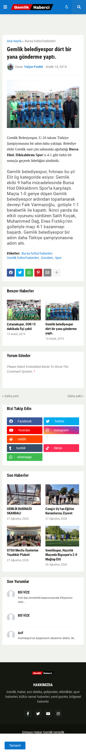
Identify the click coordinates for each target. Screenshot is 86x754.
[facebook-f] (28, 714)
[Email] (47, 273)
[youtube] (48, 714)
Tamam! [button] (15, 745)
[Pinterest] (38, 273)
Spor (58, 257)
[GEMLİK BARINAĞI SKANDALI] (24, 494)
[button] (5, 7)
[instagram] (58, 714)
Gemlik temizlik (53, 732)
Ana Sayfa (14, 41)
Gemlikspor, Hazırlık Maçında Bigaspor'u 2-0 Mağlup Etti (61, 554)
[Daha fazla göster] (57, 273)
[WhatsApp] (29, 273)
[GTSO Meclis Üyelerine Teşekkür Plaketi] (24, 536)
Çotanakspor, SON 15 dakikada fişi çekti (21, 326)
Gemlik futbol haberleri (23, 257)
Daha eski (74, 396)
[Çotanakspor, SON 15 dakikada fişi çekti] (24, 310)
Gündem (47, 257)
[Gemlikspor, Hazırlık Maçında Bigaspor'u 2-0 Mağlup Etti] (62, 536)
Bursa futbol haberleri (40, 41)
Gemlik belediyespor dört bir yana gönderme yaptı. (61, 328)
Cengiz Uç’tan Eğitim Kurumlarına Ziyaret (59, 511)
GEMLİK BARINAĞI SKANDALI (19, 511)
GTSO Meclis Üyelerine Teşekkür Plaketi (22, 552)
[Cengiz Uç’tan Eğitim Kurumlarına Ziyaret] (62, 494)
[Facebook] (11, 273)
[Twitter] (20, 273)
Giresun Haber (32, 732)
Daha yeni (12, 396)
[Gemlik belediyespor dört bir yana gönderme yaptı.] (62, 310)
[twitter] (38, 714)
